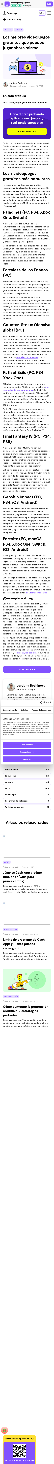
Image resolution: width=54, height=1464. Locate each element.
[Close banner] (2, 4)
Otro (7, 788)
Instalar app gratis (27, 131)
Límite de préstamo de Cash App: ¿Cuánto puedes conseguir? (24, 944)
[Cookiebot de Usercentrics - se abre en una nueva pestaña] (40, 703)
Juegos (8, 30)
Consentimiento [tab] (10, 710)
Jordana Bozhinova (19, 83)
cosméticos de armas (27, 357)
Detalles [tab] (24, 710)
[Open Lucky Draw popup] (4, 1430)
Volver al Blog (14, 19)
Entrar (41, 13)
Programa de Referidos (17, 801)
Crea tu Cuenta (27, 669)
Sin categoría (11, 996)
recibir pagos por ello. (26, 652)
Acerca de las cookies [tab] (41, 710)
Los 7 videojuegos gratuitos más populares (25, 102)
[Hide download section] (32, 1438)
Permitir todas (27, 745)
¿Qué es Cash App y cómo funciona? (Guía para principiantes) (22, 877)
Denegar (27, 759)
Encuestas (10, 776)
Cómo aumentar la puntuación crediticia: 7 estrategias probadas (25, 1011)
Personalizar (25, 752)
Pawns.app (10, 794)
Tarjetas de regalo (14, 807)
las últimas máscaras (36, 592)
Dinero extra (11, 769)
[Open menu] (49, 13)
